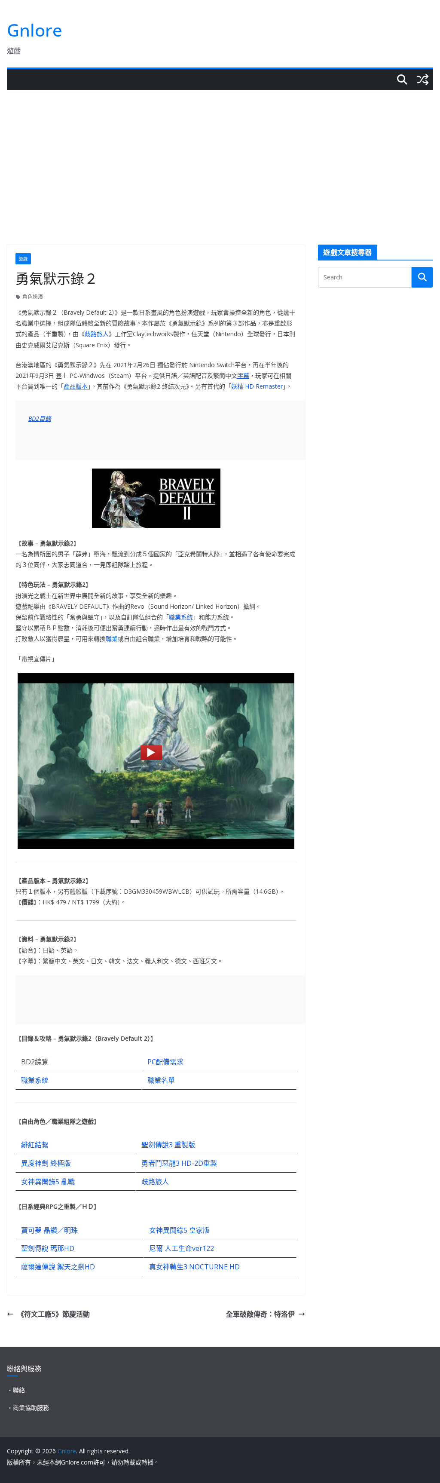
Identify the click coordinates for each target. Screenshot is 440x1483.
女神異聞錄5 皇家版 (179, 1230)
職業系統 (181, 617)
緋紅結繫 (35, 1144)
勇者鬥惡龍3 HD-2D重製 (179, 1163)
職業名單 (161, 1080)
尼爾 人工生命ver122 (181, 1248)
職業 (112, 638)
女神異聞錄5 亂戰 (48, 1181)
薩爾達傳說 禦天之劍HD (58, 1267)
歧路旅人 (97, 334)
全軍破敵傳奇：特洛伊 (260, 1314)
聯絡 (19, 1390)
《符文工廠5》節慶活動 (53, 1314)
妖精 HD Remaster (257, 386)
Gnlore (34, 30)
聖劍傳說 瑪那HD (47, 1248)
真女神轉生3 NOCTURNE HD (194, 1267)
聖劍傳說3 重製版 (168, 1144)
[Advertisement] (220, 154)
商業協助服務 (31, 1407)
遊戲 (23, 259)
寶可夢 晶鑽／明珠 (49, 1230)
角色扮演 (32, 296)
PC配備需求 (165, 1061)
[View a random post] (422, 79)
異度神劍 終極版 (46, 1163)
